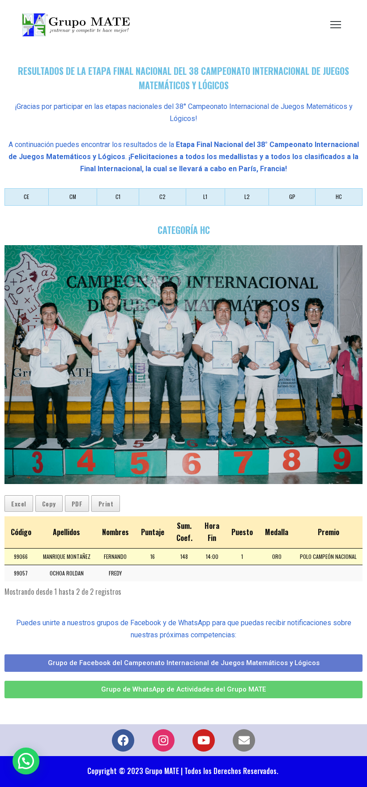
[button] (26, 761)
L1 (205, 196)
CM (72, 196)
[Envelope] (244, 740)
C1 (117, 196)
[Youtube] (203, 740)
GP (292, 196)
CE (26, 196)
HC (339, 196)
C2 (162, 196)
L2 (247, 196)
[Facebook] (123, 740)
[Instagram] (163, 740)
